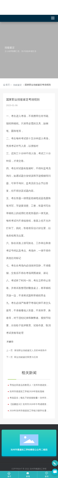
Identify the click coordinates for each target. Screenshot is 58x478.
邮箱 (28, 476)
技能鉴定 (17, 84)
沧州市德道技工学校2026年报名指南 (27, 391)
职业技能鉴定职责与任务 (26, 357)
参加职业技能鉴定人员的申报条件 (30, 350)
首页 (9, 476)
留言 (47, 476)
